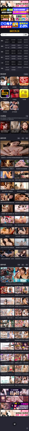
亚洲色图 (13, 56)
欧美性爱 (26, 50)
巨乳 (23, 138)
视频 (2, 46)
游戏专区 (26, 39)
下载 (27, 116)
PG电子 (7, 39)
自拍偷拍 (13, 45)
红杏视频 (7, 69)
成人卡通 (20, 50)
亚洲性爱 (7, 50)
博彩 (2, 41)
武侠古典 (26, 61)
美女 (19, 138)
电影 (2, 52)
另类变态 (26, 53)
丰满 (19, 264)
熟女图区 (20, 58)
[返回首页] (27, 428)
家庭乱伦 (13, 61)
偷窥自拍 (7, 56)
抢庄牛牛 (26, 42)
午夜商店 (13, 67)
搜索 (26, 34)
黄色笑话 (20, 64)
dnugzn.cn (14, 31)
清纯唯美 (13, 58)
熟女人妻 (7, 47)
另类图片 (26, 58)
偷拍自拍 (13, 50)
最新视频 (3, 138)
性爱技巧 (26, 64)
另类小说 (13, 64)
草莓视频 (20, 67)
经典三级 (13, 53)
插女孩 (7, 67)
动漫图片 (26, 56)
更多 (27, 138)
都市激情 (7, 61)
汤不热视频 (25, 67)
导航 (2, 68)
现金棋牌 (20, 42)
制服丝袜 (7, 53)
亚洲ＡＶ (7, 45)
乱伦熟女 (20, 53)
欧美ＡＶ (20, 45)
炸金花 (13, 42)
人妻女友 (20, 61)
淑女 (23, 264)
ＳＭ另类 (26, 47)
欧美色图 (20, 56)
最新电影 (3, 265)
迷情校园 (7, 64)
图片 (2, 57)
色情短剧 (13, 69)
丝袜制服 (13, 47)
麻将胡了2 (7, 42)
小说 (2, 63)
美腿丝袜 (7, 58)
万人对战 (20, 39)
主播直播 (20, 47)
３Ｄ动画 (26, 45)
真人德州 (13, 39)
